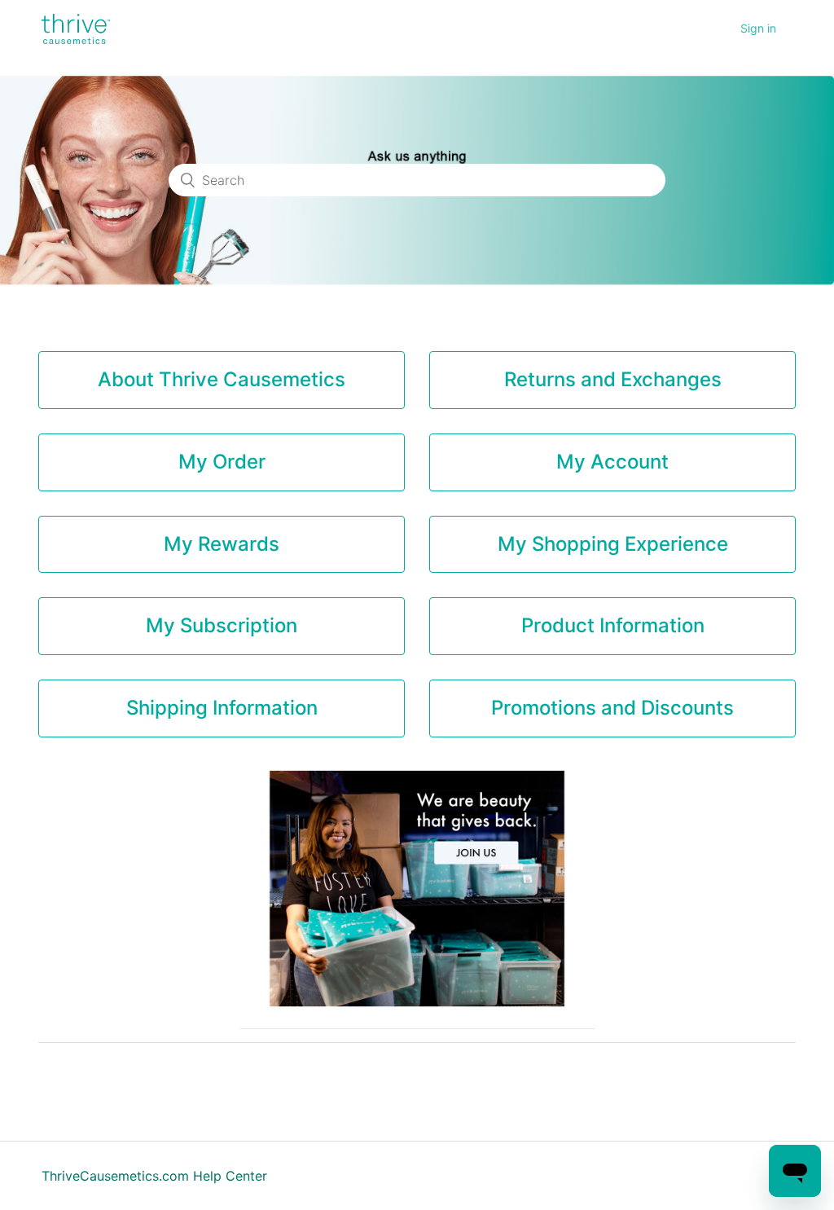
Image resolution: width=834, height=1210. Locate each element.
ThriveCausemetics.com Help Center (154, 1176)
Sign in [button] (758, 28)
